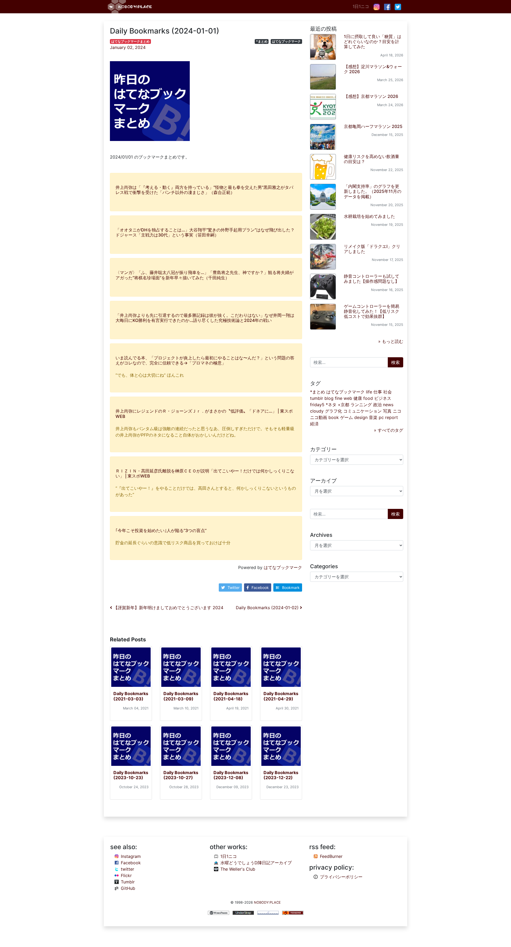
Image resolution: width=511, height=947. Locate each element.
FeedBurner (331, 856)
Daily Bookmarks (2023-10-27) (180, 775)
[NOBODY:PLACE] (130, 6)
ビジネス (382, 398)
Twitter (234, 587)
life (369, 391)
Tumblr (128, 881)
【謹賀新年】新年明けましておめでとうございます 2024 (167, 607)
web (348, 398)
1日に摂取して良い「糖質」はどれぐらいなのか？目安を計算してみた (372, 41)
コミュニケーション (362, 411)
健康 (357, 398)
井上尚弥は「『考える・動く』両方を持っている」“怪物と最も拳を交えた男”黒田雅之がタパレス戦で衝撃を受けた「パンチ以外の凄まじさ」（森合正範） (204, 190)
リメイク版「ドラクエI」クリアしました (372, 249)
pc (381, 417)
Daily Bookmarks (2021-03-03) (130, 696)
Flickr (126, 875)
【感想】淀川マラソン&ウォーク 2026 (373, 69)
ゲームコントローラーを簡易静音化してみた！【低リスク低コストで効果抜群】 (371, 311)
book (333, 417)
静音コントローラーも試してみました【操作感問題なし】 (371, 278)
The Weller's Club (237, 869)
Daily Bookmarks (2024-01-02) (268, 607)
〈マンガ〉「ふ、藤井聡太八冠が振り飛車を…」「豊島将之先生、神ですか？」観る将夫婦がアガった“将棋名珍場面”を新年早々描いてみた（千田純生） (205, 275)
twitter (127, 869)
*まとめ (261, 41)
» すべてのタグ (388, 430)
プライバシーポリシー (341, 876)
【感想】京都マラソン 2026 (371, 96)
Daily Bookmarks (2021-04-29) (280, 696)
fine (338, 398)
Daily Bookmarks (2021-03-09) (180, 696)
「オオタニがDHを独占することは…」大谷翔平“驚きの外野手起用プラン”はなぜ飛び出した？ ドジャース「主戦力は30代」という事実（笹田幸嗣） (205, 232)
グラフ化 (333, 411)
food (368, 398)
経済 (314, 423)
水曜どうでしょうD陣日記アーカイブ (256, 862)
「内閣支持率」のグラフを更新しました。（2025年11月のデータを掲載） (372, 191)
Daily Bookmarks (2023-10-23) (130, 775)
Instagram (131, 856)
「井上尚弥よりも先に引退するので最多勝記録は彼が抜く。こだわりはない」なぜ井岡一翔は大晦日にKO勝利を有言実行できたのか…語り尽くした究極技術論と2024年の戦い (205, 318)
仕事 (377, 391)
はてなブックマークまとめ (130, 41)
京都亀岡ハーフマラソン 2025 (373, 126)
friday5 (317, 404)
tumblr (316, 398)
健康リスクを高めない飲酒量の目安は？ (371, 159)
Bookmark (291, 587)
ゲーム (346, 417)
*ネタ (331, 404)
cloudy (317, 411)
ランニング (361, 404)
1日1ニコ (361, 6)
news (388, 404)
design (361, 417)
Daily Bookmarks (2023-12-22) (280, 775)
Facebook (260, 587)
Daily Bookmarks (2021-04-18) (230, 696)
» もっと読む (390, 341)
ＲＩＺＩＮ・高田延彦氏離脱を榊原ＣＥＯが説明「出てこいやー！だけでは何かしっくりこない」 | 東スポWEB (205, 473)
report (391, 417)
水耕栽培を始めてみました (369, 216)
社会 (387, 391)
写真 (387, 411)
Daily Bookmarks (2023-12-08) (230, 775)
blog (328, 398)
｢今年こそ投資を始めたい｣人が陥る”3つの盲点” (161, 530)
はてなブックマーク (286, 41)
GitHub (128, 888)
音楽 (373, 417)
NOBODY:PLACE (267, 902)
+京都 (343, 404)
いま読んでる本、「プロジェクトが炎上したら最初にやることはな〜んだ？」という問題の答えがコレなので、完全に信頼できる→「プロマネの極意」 (205, 360)
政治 (377, 404)
